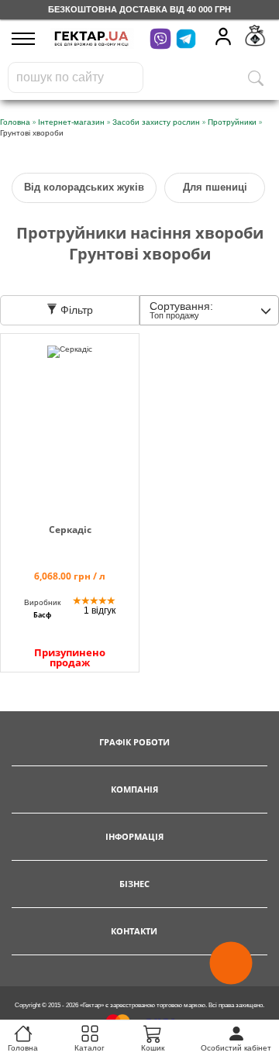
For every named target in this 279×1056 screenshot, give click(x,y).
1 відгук (99, 610)
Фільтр (75, 310)
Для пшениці (215, 187)
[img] (69, 420)
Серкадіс (70, 529)
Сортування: (181, 310)
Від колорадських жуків (84, 187)
